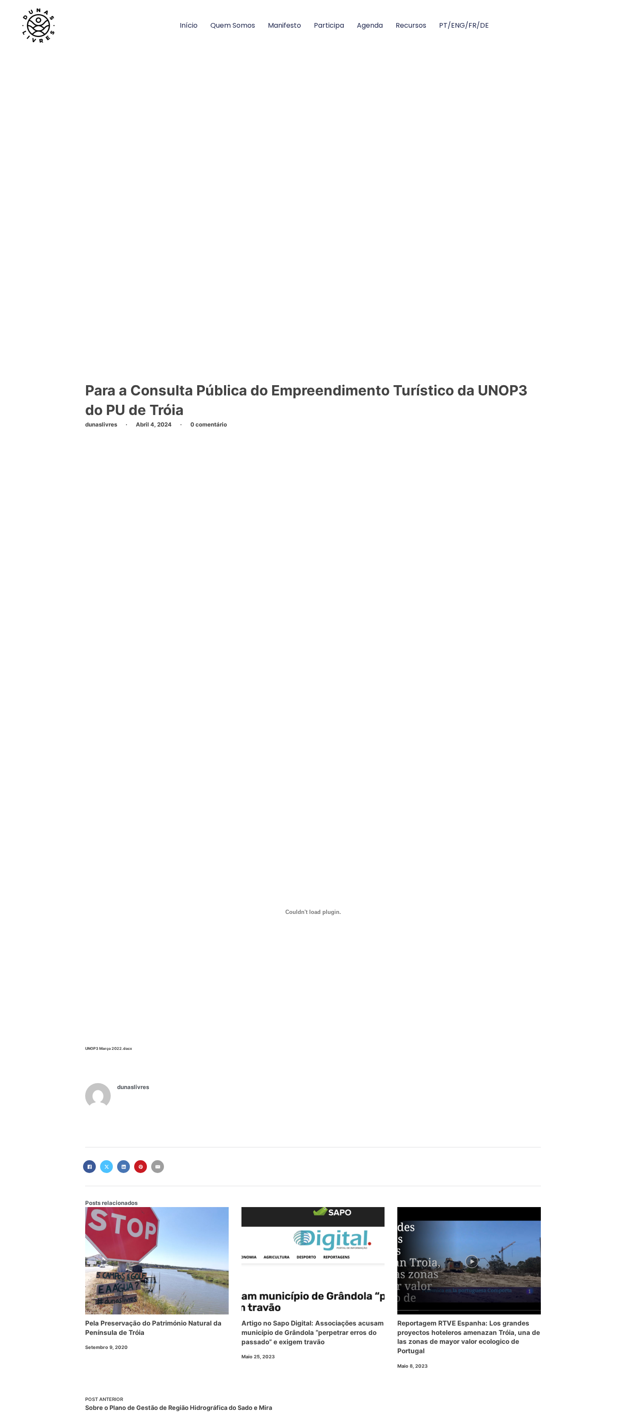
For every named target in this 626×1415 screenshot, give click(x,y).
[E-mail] (157, 1166)
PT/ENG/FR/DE (464, 25)
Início (189, 25)
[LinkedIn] (123, 1166)
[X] (106, 1166)
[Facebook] (89, 1166)
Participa (329, 25)
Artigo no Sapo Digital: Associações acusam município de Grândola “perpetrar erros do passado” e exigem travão (312, 1332)
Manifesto (284, 25)
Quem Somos (232, 25)
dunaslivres (133, 1087)
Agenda (370, 25)
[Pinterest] (140, 1166)
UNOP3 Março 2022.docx (108, 1048)
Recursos (411, 25)
